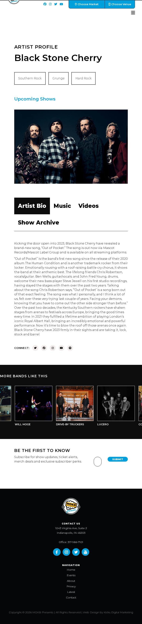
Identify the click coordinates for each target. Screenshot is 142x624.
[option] (29, 407)
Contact (71, 597)
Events (71, 575)
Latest (71, 592)
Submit (117, 459)
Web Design (91, 612)
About (71, 580)
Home (71, 569)
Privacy (71, 586)
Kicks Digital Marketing (118, 612)
